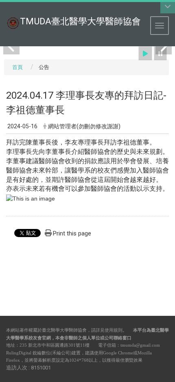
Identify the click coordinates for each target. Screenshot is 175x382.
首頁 (17, 67)
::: (2, 10)
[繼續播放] (145, 53)
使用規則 (113, 330)
